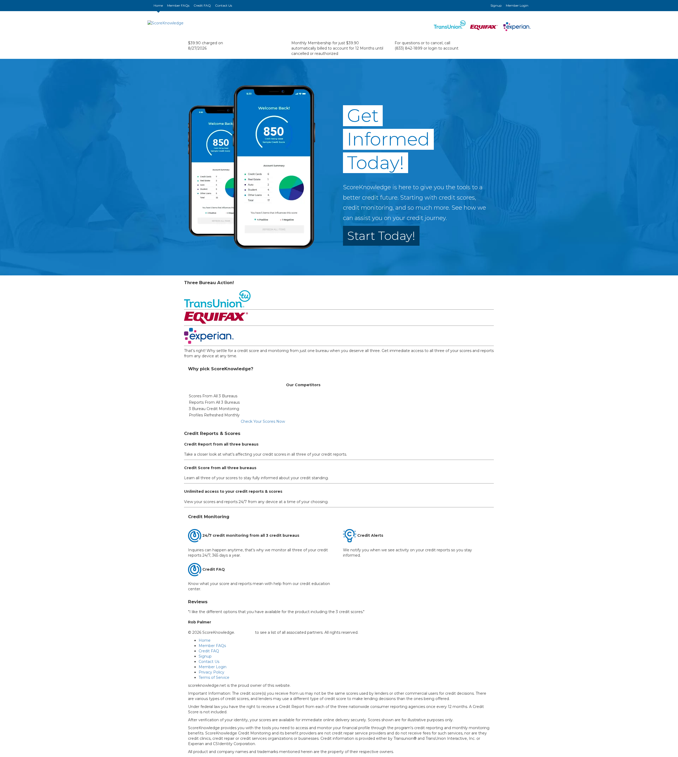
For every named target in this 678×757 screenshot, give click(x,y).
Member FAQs (178, 5)
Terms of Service (214, 677)
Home (159, 5)
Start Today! (381, 235)
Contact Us (223, 5)
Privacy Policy (211, 672)
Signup (496, 5)
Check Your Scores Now (263, 421)
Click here (245, 632)
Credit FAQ (202, 5)
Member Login (517, 5)
